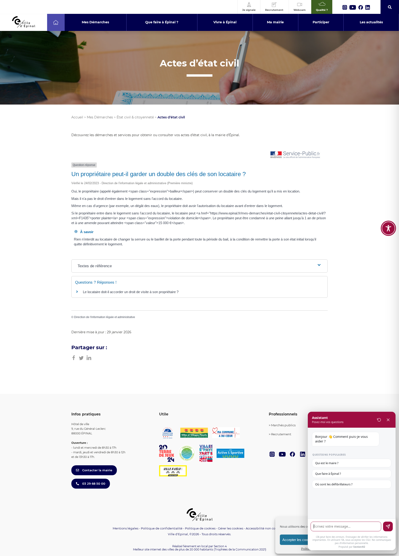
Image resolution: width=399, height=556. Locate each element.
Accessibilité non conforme (266, 528)
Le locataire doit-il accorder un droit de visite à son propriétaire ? (130, 292)
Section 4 (220, 546)
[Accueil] (55, 22)
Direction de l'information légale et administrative (104, 317)
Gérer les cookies (230, 528)
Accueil (77, 117)
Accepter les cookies (298, 540)
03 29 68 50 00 (93, 483)
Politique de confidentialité (161, 528)
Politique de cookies (200, 528)
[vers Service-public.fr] (295, 155)
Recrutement (281, 434)
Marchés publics (283, 425)
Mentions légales (125, 528)
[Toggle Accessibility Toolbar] (388, 228)
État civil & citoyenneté (135, 117)
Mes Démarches (100, 117)
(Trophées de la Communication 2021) (240, 549)
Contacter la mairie (96, 470)
